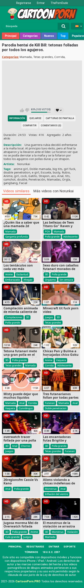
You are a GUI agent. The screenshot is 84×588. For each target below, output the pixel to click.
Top (62, 35)
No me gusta (27, 110)
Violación (72, 532)
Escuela (46, 172)
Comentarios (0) (51, 125)
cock (24, 176)
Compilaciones (13, 317)
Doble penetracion (55, 408)
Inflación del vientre (56, 494)
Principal (10, 35)
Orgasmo (50, 279)
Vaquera (61, 360)
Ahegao (27, 279)
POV (47, 231)
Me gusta (22, 110)
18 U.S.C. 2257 (51, 552)
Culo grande (12, 537)
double (22, 179)
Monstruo (51, 488)
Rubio (66, 172)
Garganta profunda (16, 236)
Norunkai (23, 164)
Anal (60, 176)
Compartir (30, 125)
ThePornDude (59, 3)
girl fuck (69, 169)
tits (67, 176)
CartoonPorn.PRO (27, 581)
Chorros (25, 446)
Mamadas (54, 179)
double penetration (17, 172)
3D (46, 274)
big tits (57, 169)
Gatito (32, 176)
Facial (23, 183)
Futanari (50, 403)
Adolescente (70, 236)
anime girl (21, 169)
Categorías (30, 35)
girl (16, 176)
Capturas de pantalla (60, 118)
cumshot (10, 179)
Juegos (49, 317)
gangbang (11, 183)
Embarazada (12, 279)
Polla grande (52, 236)
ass (53, 176)
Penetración (37, 179)
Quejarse (35, 118)
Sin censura (66, 279)
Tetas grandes (43, 57)
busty (56, 172)
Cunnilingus (26, 408)
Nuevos (49, 35)
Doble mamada (40, 169)
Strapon (44, 176)
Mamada (26, 57)
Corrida (59, 57)
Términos (31, 552)
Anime (8, 176)
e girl (35, 172)
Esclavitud (22, 274)
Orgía (66, 179)
